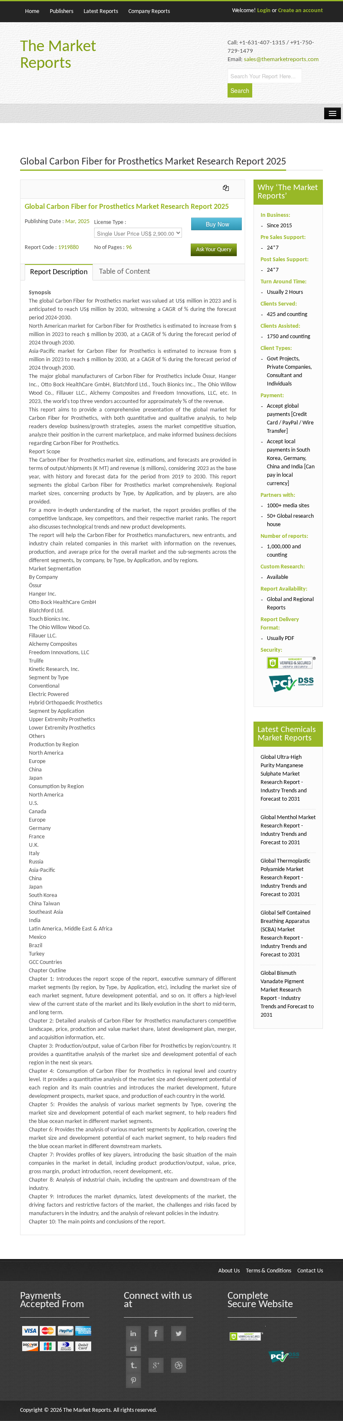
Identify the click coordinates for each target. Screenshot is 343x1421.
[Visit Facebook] (156, 1333)
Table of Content (124, 272)
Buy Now (217, 224)
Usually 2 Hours (285, 292)
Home (32, 11)
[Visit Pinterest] (133, 1380)
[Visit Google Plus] (156, 1365)
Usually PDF (280, 638)
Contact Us (310, 1271)
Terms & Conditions (268, 1271)
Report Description (58, 272)
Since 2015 (279, 226)
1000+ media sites (288, 506)
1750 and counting (288, 337)
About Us (229, 1271)
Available (277, 577)
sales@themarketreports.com (281, 60)
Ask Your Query (213, 250)
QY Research (68, 1239)
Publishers (61, 11)
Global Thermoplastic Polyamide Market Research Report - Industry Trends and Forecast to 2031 (285, 878)
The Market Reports (58, 55)
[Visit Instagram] (178, 1365)
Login (264, 11)
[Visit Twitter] (178, 1333)
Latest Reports (101, 11)
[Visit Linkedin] (133, 1333)
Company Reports (149, 11)
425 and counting (287, 314)
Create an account (300, 11)
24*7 (273, 248)
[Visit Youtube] (133, 1348)
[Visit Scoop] (133, 1365)
